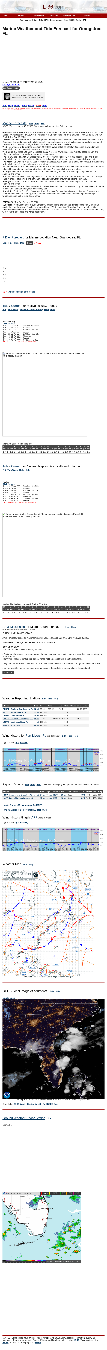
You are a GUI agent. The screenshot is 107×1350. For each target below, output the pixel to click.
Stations (6, 706)
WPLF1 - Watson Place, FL (14, 712)
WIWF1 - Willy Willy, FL (13, 725)
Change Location (11, 84)
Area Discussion (13, 627)
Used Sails (54, 16)
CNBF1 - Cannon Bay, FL (14, 715)
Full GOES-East (50, 1104)
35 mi (36, 715)
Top (21, 20)
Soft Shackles (39, 16)
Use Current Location (11, 88)
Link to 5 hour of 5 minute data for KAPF (22, 805)
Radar (78, 20)
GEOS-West (19, 1104)
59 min (49, 795)
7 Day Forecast (13, 237)
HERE (76, 1340)
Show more (8, 672)
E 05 (55, 798)
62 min (49, 798)
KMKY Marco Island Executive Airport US (21, 795)
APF (34, 817)
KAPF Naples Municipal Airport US (18, 798)
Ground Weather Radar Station (23, 1118)
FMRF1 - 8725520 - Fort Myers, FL (18, 719)
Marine (28, 20)
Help (43, 123)
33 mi (36, 712)
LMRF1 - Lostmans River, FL (15, 722)
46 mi (36, 725)
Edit (31, 123)
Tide (41, 20)
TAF (84, 20)
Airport (59, 20)
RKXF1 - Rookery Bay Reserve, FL (18, 709)
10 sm (63, 795)
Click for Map (9, 323)
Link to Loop (8, 998)
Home (6, 16)
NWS (46, 20)
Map (66, 20)
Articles (21, 16)
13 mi (36, 709)
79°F (83, 795)
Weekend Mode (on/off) (31, 309)
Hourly (29, 243)
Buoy (52, 20)
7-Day (34, 20)
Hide (36, 123)
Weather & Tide (69, 16)
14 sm (42, 795)
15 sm (42, 798)
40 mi (36, 719)
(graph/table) (22, 742)
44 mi (36, 722)
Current (16, 305)
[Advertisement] (54, 59)
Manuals (87, 16)
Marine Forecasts (14, 123)
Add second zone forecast (21, 292)
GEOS (72, 20)
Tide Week (13, 309)
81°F (83, 798)
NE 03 (55, 795)
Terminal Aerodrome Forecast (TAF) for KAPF (24, 810)
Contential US (34, 1104)
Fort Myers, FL (36, 735)
